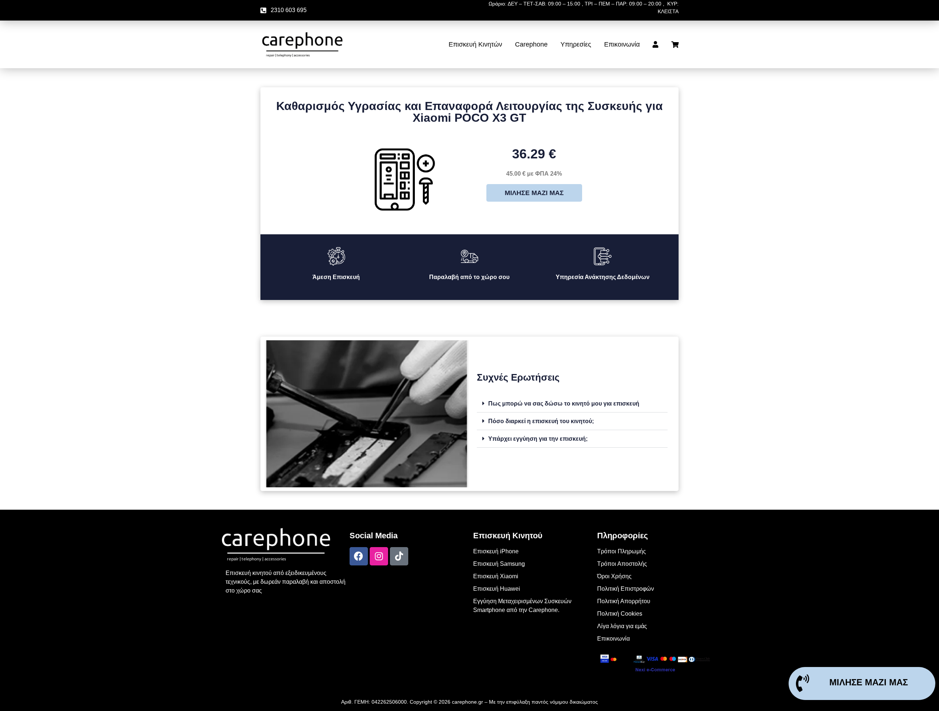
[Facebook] (359, 556)
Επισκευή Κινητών (475, 44)
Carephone (531, 44)
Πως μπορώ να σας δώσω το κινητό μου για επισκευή (563, 403)
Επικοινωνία (622, 44)
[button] (572, 404)
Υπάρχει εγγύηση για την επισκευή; (538, 439)
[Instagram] (379, 556)
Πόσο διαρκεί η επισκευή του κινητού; (541, 421)
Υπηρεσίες (575, 44)
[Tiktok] (399, 556)
